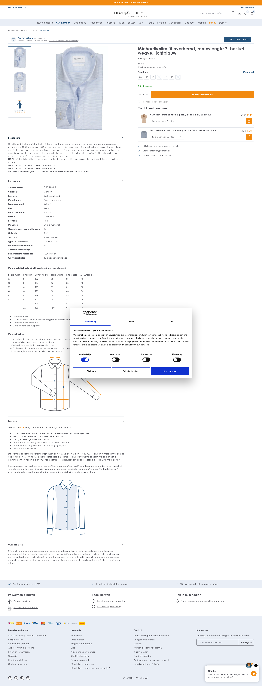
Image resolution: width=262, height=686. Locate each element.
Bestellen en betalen (18, 630)
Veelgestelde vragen (144, 639)
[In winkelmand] (249, 121)
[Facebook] (10, 678)
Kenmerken (14, 181)
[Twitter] (16, 678)
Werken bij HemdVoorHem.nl (148, 647)
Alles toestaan (170, 371)
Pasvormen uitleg (22, 601)
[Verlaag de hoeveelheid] (140, 94)
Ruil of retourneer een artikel (111, 601)
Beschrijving (14, 138)
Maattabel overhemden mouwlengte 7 (90, 668)
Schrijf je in (246, 642)
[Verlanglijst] (244, 13)
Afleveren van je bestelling (21, 647)
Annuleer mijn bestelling (109, 606)
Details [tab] (131, 321)
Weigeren (91, 371)
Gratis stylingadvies (143, 656)
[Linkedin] (22, 678)
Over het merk (15, 544)
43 (172, 77)
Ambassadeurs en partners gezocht (151, 660)
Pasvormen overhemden (26, 607)
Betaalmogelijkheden (18, 643)
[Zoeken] (233, 13)
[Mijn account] (238, 13)
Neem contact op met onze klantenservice (202, 601)
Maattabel (248, 72)
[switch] (116, 360)
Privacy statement (80, 660)
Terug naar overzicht (19, 30)
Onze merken (77, 639)
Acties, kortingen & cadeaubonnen (151, 635)
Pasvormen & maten (21, 594)
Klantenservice (247, 7)
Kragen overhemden (81, 643)
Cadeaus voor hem (17, 664)
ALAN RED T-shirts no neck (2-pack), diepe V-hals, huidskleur (180, 115)
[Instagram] (28, 678)
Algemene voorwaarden (83, 652)
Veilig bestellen (15, 639)
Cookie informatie (80, 656)
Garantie (12, 656)
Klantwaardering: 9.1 (17, 7)
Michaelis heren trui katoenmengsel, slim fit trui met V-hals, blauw (183, 130)
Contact (138, 630)
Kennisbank (76, 635)
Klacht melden (141, 652)
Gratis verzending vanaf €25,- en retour (27, 635)
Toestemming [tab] (90, 321)
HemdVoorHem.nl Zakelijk (146, 664)
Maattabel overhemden (83, 664)
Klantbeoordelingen (18, 660)
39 (147, 77)
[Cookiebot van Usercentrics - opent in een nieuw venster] (85, 313)
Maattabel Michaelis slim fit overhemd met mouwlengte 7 (37, 268)
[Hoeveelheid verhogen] (147, 94)
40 (153, 77)
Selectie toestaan (131, 371)
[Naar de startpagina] (131, 14)
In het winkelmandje (202, 94)
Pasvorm (12, 421)
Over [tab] (172, 321)
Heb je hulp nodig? (188, 594)
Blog (73, 647)
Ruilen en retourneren (19, 652)
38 (140, 77)
